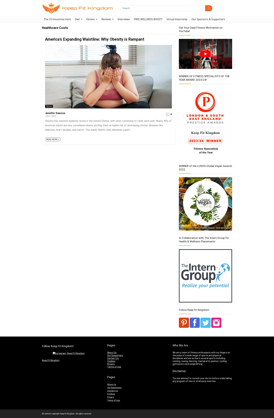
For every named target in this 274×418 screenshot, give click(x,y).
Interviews (124, 19)
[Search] (208, 8)
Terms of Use (114, 367)
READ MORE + (52, 139)
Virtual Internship (176, 19)
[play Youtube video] (205, 54)
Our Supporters (115, 355)
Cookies (111, 361)
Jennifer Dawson (55, 113)
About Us (112, 352)
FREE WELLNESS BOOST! (148, 19)
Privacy (111, 364)
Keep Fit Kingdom (50, 360)
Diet (77, 19)
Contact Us (113, 358)
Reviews (106, 19)
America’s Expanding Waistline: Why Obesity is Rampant (94, 39)
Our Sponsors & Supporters (208, 19)
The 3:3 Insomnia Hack (57, 19)
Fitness (90, 19)
